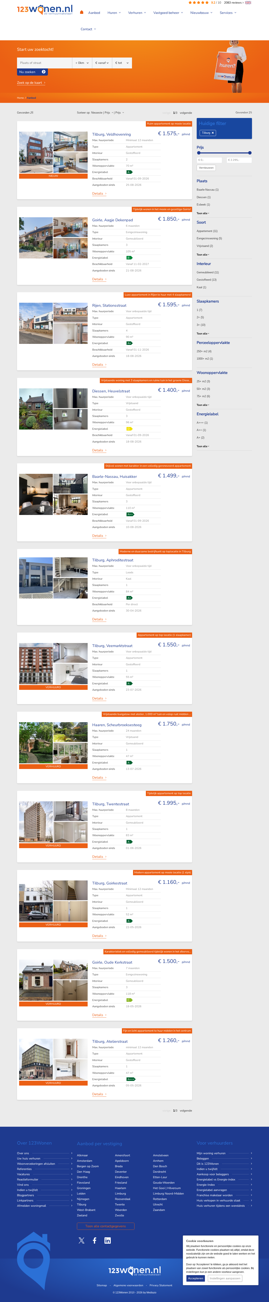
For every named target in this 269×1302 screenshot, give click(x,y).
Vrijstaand (205, 246)
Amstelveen (161, 1155)
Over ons (23, 1153)
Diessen (204, 197)
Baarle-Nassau (208, 189)
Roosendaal (122, 1199)
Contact (87, 29)
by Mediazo (149, 1292)
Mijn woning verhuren (211, 1153)
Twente (120, 1204)
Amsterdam (84, 1161)
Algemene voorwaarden (128, 1285)
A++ (201, 430)
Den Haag (83, 1172)
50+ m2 (203, 388)
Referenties (24, 1169)
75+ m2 (203, 396)
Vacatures (23, 1174)
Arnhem (158, 1161)
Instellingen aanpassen (225, 1278)
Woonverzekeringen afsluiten (36, 1164)
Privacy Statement (161, 1285)
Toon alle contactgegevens (105, 1226)
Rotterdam (160, 1199)
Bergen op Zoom (88, 1166)
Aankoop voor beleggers (213, 1174)
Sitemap (102, 1285)
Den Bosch (160, 1166)
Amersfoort (122, 1155)
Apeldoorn (122, 1161)
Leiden (81, 1194)
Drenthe (82, 1177)
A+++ (202, 422)
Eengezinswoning (209, 238)
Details (97, 193)
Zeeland (82, 1215)
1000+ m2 (205, 358)
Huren (113, 12)
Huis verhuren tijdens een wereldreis (221, 1206)
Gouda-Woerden (164, 1183)
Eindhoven (122, 1177)
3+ (201, 324)
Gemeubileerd (208, 272)
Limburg (120, 1194)
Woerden (121, 1210)
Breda (119, 1166)
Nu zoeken (27, 72)
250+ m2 (204, 351)
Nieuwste (96, 112)
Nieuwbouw (200, 12)
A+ (200, 437)
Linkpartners (25, 1200)
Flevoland (83, 1183)
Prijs (108, 112)
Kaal (201, 287)
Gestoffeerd (206, 279)
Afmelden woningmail (31, 1206)
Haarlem (120, 1188)
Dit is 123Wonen (208, 1164)
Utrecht (158, 1204)
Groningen (84, 1188)
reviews (233, 3)
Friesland (121, 1183)
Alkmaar (82, 1155)
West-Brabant (86, 1210)
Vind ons (23, 1185)
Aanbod (94, 12)
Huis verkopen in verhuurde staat (218, 1200)
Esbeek (203, 204)
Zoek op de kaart (29, 82)
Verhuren (135, 12)
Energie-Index (206, 1185)
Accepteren (195, 1278)
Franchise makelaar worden (215, 1195)
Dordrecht (159, 1172)
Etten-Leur (160, 1177)
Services (226, 12)
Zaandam (159, 1210)
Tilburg (207, 132)
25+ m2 (203, 381)
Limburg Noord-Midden (168, 1194)
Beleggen (203, 1159)
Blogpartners (25, 1195)
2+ (200, 317)
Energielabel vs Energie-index (216, 1179)
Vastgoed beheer (166, 12)
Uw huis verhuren (28, 1159)
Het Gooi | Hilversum (167, 1188)
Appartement (207, 231)
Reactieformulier (27, 1179)
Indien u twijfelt (27, 1190)
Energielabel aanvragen (212, 1190)
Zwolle (119, 1215)
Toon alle (202, 213)
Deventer (121, 1172)
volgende (186, 112)
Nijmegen (83, 1199)
